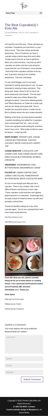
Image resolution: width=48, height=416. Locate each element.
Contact (31, 407)
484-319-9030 (21, 407)
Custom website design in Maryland (21, 410)
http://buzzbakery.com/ (13, 217)
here (17, 290)
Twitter (18, 304)
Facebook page (17, 299)
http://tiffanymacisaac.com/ (15, 222)
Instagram (20, 309)
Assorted (33, 32)
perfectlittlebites (12, 32)
